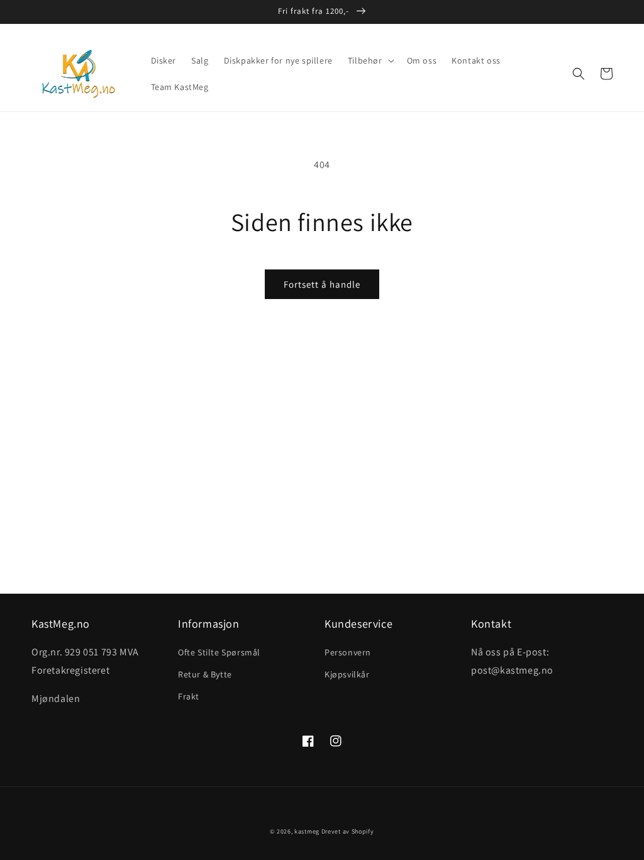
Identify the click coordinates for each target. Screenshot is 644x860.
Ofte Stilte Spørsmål (219, 652)
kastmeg (306, 831)
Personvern (348, 652)
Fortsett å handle (322, 284)
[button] (369, 60)
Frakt (188, 696)
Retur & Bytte (205, 674)
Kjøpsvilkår (347, 674)
